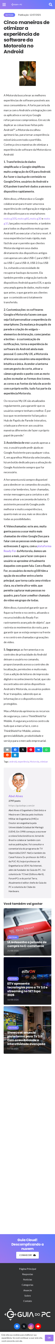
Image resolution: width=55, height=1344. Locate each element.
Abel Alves (16, 796)
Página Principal (27, 1268)
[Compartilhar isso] (15, 749)
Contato (27, 1300)
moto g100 (10, 218)
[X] (24, 1326)
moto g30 (35, 218)
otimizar (44, 761)
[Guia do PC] (16, 4)
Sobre (27, 1295)
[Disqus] (27, 1100)
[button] (4, 4)
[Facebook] (17, 1326)
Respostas (27, 1274)
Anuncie (27, 1290)
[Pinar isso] (31, 749)
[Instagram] (31, 1326)
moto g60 (23, 218)
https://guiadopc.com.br (22, 805)
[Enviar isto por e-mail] (7, 749)
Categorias (27, 1284)
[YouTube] (38, 1326)
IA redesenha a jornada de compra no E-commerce (26, 944)
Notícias (27, 1279)
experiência (23, 761)
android (13, 761)
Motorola (34, 761)
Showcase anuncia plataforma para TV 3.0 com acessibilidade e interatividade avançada (26, 1038)
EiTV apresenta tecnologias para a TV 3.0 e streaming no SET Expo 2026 (27, 989)
